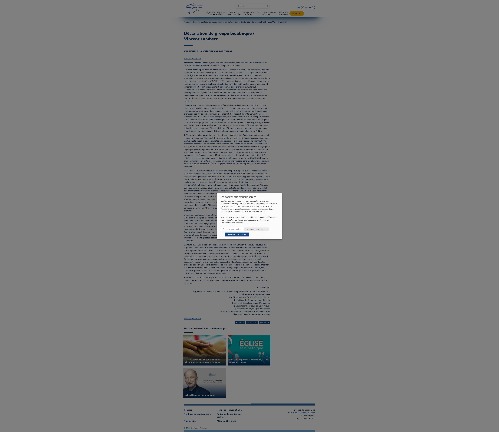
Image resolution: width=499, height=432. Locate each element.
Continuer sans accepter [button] (256, 229)
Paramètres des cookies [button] (232, 229)
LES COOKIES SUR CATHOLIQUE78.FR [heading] (238, 197)
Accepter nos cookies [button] (237, 234)
